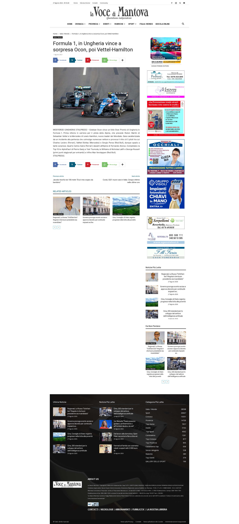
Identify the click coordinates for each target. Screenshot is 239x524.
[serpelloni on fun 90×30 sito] (165, 228)
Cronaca (79, 24)
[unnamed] (165, 243)
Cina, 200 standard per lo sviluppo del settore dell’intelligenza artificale (173, 313)
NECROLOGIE (107, 509)
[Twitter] (180, 3)
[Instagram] (176, 3)
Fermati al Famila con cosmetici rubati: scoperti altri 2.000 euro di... (126, 448)
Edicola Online (163, 24)
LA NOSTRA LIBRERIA (157, 509)
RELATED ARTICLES (62, 191)
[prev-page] (54, 227)
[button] (183, 24)
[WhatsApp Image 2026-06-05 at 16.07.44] (165, 67)
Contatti (95, 3)
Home (76, 3)
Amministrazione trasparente (175, 522)
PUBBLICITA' (138, 509)
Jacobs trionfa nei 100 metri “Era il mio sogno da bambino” (73, 181)
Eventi (106, 24)
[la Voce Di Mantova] (119, 13)
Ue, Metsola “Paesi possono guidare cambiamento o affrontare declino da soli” (124, 423)
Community (104, 3)
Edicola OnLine (85, 3)
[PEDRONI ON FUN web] (165, 82)
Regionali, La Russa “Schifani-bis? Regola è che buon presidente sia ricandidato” (65, 219)
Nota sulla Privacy (127, 522)
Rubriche (119, 24)
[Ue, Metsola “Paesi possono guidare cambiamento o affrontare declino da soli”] (105, 424)
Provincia (93, 24)
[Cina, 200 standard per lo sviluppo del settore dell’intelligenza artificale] (152, 314)
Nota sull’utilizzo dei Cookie (153, 522)
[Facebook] (172, 3)
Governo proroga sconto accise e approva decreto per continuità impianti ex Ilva (95, 219)
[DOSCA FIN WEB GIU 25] (165, 174)
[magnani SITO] (165, 97)
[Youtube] (184, 3)
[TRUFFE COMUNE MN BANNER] (165, 135)
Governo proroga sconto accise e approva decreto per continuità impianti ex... (173, 289)
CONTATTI (93, 509)
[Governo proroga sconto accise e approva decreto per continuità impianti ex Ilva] (96, 206)
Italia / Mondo (146, 24)
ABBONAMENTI (122, 509)
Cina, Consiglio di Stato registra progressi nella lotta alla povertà (155, 374)
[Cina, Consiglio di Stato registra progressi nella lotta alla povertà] (126, 206)
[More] (122, 60)
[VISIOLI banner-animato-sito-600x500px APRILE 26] (165, 208)
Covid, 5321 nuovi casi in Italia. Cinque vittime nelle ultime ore (121, 181)
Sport (131, 24)
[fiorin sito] (165, 258)
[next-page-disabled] (58, 227)
